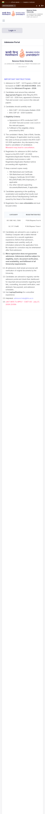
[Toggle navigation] (3, 21)
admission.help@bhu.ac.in (23, 298)
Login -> (12, 30)
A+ (42, 6)
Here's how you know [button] (8, 5)
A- (37, 5)
